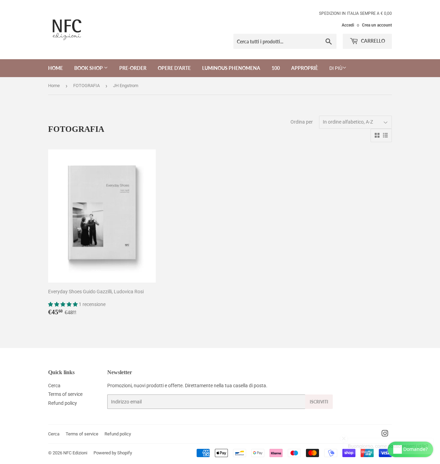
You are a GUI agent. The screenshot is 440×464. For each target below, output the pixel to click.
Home (55, 68)
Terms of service (65, 394)
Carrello (372, 41)
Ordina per (301, 122)
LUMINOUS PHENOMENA (231, 68)
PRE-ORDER (132, 68)
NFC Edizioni (75, 452)
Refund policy (62, 403)
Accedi (348, 25)
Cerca (54, 385)
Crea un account (377, 25)
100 (276, 68)
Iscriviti (319, 401)
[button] (63, 304)
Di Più (335, 68)
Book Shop (89, 68)
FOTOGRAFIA (86, 85)
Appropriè (304, 68)
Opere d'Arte (174, 68)
